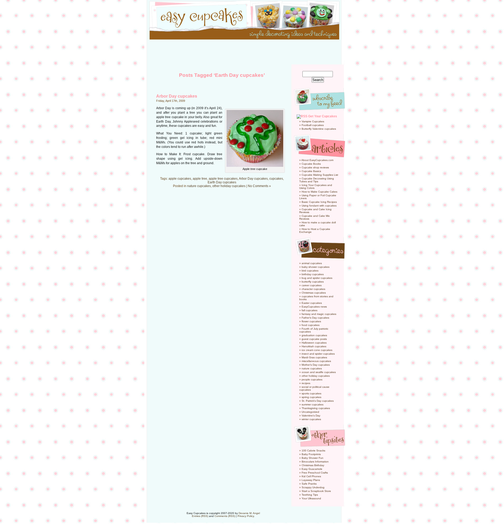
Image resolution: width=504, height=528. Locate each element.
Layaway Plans (311, 480)
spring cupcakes (311, 397)
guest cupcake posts (314, 339)
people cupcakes (312, 379)
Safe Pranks (309, 483)
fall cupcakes (309, 310)
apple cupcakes (180, 178)
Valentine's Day (311, 415)
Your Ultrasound (311, 498)
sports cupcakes (311, 393)
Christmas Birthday (313, 465)
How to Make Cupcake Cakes (319, 191)
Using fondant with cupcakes (319, 205)
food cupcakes (310, 325)
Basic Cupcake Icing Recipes (319, 201)
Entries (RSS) (200, 516)
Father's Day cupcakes (315, 317)
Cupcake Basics (311, 171)
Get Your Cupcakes (322, 116)
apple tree (200, 178)
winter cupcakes (311, 419)
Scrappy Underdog (313, 487)
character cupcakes (313, 289)
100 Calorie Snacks (313, 450)
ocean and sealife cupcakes (319, 372)
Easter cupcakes (312, 302)
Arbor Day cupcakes (176, 96)
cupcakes (276, 178)
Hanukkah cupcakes (314, 346)
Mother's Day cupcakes (316, 364)
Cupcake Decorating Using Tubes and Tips (316, 180)
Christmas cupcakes (314, 292)
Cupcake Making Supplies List (320, 174)
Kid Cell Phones (311, 476)
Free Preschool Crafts (315, 472)
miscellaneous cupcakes (316, 361)
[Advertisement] (252, 52)
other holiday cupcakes (228, 186)
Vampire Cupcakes (313, 121)
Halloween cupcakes (314, 342)
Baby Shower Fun (312, 457)
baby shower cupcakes (315, 266)
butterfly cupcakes (313, 281)
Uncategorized (310, 411)
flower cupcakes (311, 321)
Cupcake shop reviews (315, 167)
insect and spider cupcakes (318, 353)
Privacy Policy (246, 516)
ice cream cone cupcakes (317, 350)
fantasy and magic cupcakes (319, 314)
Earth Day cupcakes (222, 182)
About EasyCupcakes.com (317, 160)
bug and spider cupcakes (317, 277)
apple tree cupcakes (223, 178)
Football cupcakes (313, 125)
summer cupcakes (312, 404)
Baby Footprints (311, 454)
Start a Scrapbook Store (316, 491)
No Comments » (259, 186)
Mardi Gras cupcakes (314, 357)
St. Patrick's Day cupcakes (318, 400)
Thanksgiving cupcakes (316, 408)
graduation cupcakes (314, 335)
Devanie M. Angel (249, 513)
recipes (306, 383)
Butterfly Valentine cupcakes (319, 128)
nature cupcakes (199, 186)
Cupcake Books (311, 163)
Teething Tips (310, 494)
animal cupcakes (312, 263)
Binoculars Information (315, 461)
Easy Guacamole (312, 468)
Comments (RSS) (224, 516)
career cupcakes (312, 285)
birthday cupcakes (313, 274)
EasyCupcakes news (314, 306)
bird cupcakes (310, 270)
